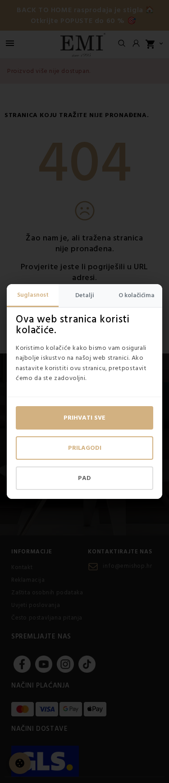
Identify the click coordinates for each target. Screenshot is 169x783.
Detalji (84, 295)
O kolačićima (137, 295)
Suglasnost (33, 295)
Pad (84, 478)
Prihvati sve (84, 417)
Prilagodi (84, 448)
